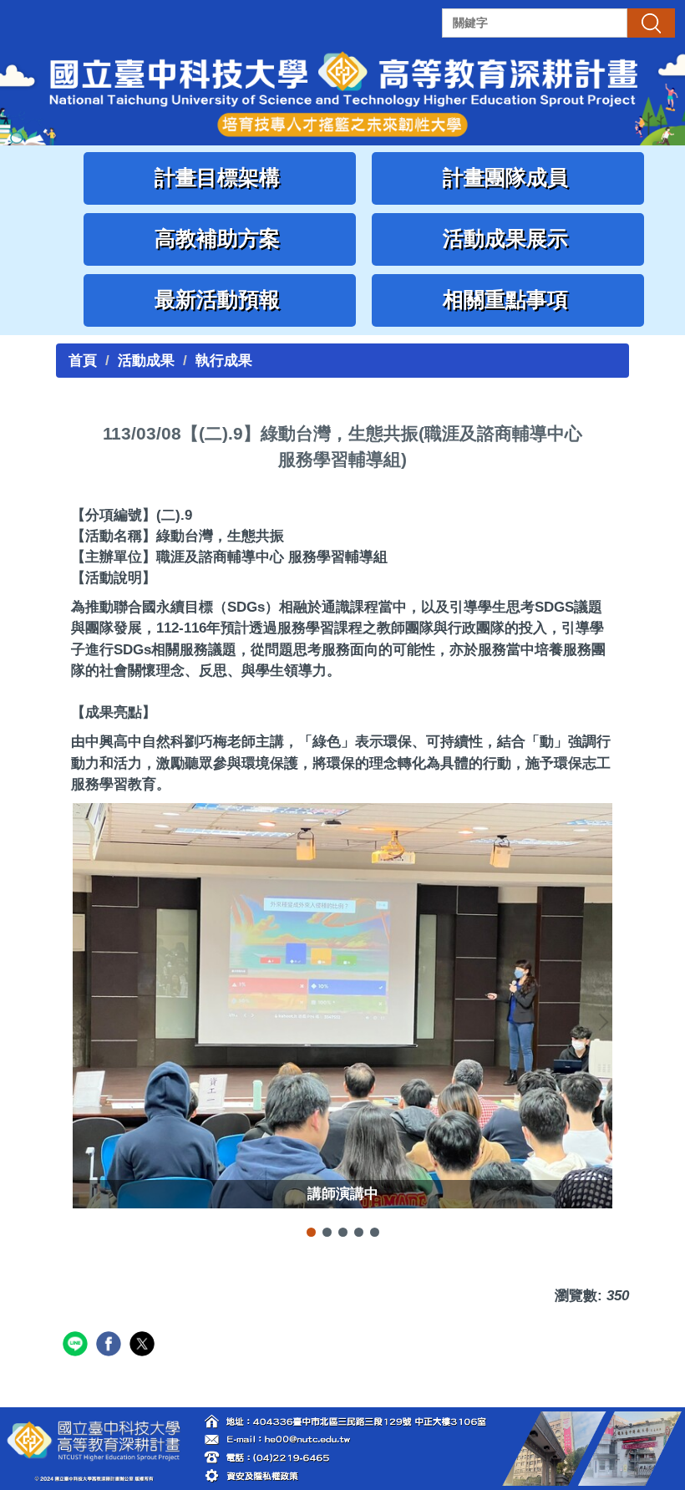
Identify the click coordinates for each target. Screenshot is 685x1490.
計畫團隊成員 (508, 177)
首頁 (82, 361)
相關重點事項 (508, 299)
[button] (85, 1022)
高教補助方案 (220, 238)
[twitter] (144, 1345)
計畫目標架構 (220, 177)
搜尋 (650, 22)
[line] (77, 1345)
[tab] (311, 1232)
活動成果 (146, 361)
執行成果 (223, 361)
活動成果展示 (508, 238)
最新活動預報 (220, 299)
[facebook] (110, 1345)
